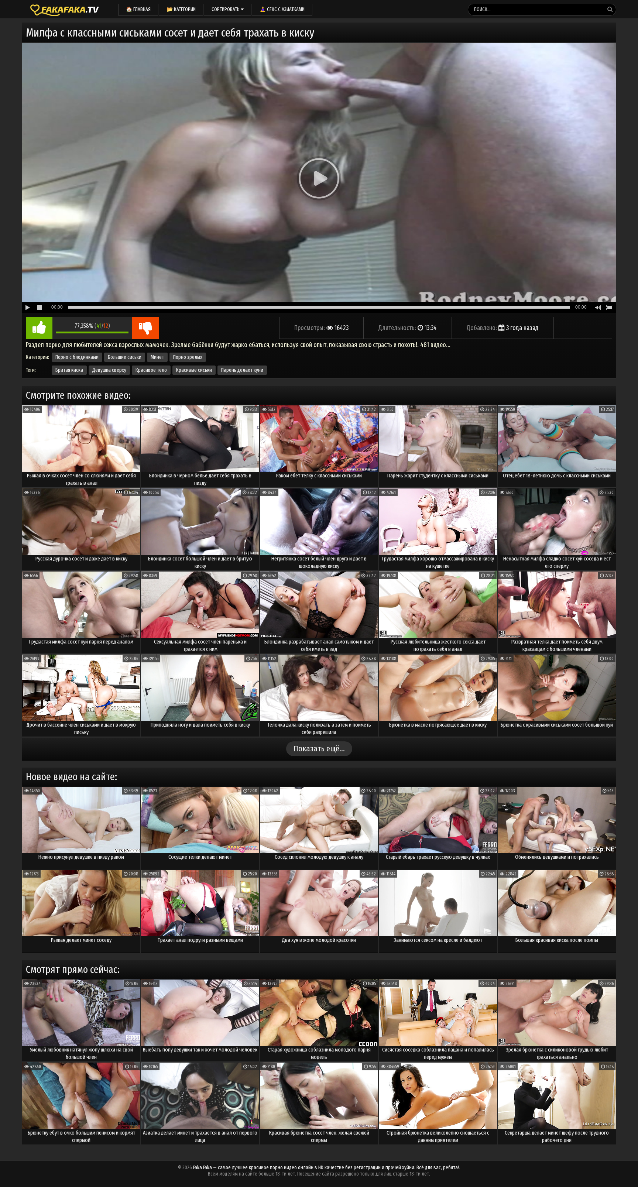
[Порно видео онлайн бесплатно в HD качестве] (64, 9)
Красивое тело (151, 370)
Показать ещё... (319, 749)
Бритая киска (69, 370)
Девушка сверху (109, 370)
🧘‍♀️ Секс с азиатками (282, 9)
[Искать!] (609, 9)
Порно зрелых (187, 357)
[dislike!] (145, 328)
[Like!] (39, 328)
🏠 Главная (138, 9)
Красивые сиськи (194, 370)
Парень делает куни (242, 370)
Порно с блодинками (77, 357)
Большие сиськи (124, 357)
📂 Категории (181, 9)
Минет (157, 357)
